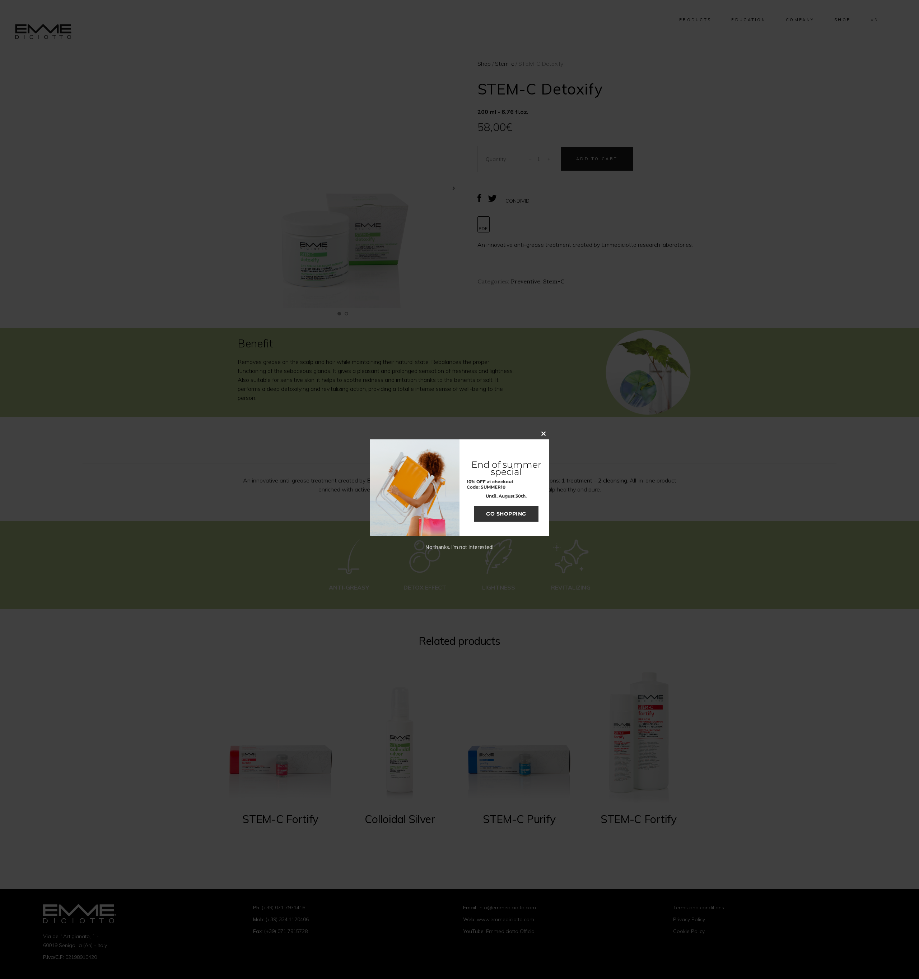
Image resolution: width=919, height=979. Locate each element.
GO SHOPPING (506, 514)
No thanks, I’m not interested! (459, 547)
